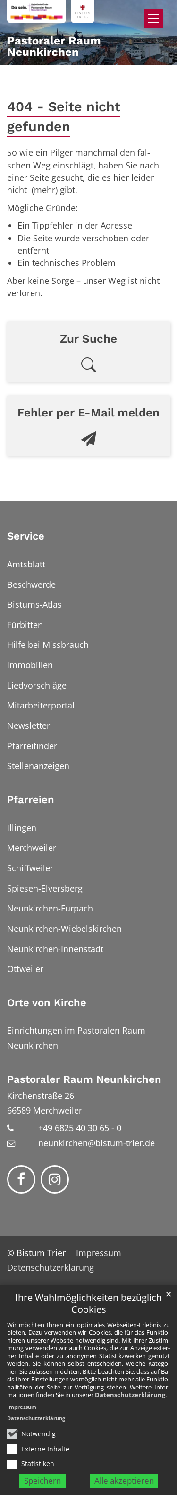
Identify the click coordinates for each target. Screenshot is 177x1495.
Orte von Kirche (46, 1002)
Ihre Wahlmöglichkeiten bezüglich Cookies (88, 1303)
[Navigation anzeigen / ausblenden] (153, 18)
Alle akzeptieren (124, 1480)
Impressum (21, 1406)
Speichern (42, 1480)
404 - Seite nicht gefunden (63, 116)
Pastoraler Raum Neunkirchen (84, 1079)
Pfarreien (30, 799)
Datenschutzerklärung (130, 1394)
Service (25, 536)
